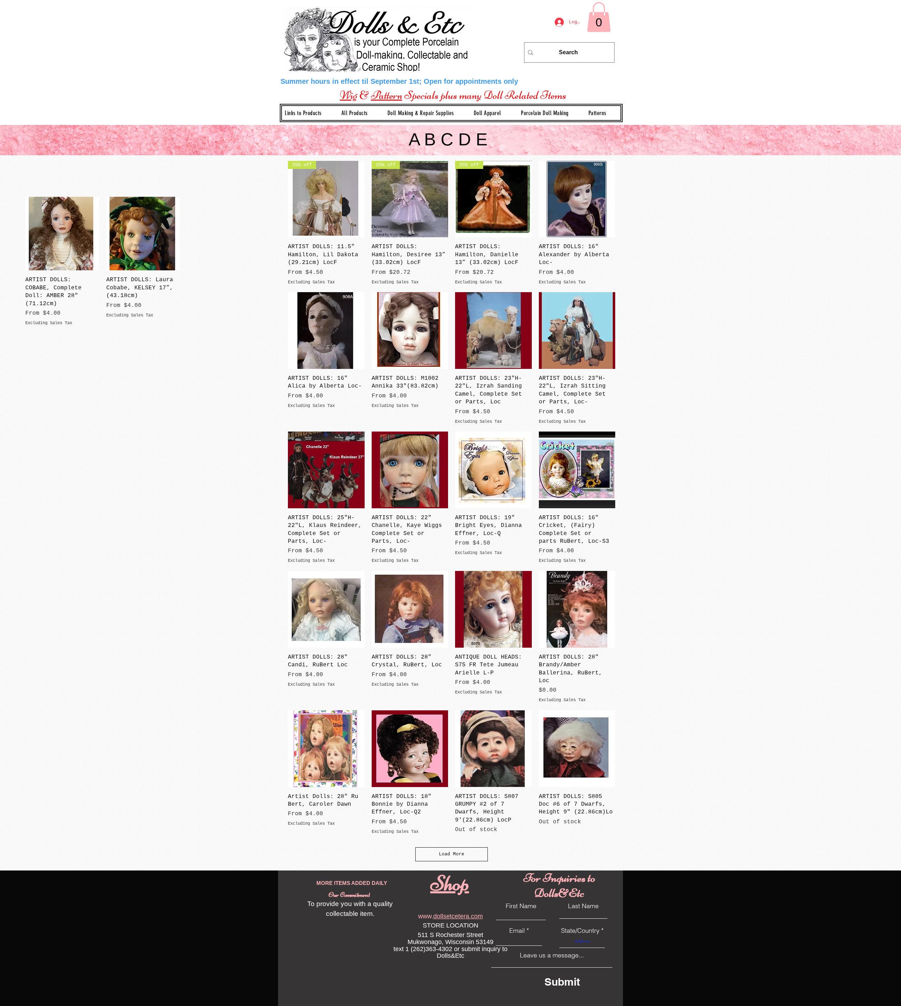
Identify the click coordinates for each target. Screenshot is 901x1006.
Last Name (583, 906)
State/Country (580, 931)
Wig (348, 95)
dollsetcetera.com (458, 916)
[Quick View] (577, 199)
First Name (521, 906)
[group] (183, 261)
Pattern (386, 95)
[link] (598, 17)
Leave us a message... (552, 955)
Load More (451, 854)
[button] (426, 113)
